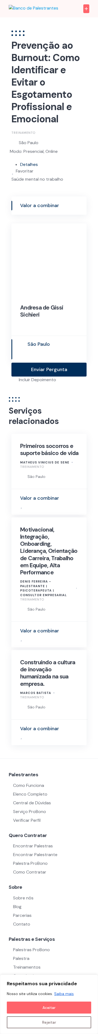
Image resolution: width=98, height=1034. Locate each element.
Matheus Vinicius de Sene (44, 462)
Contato (21, 924)
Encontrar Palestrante (35, 854)
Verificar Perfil (27, 820)
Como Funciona (28, 785)
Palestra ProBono (30, 863)
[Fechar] (92, 979)
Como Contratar (29, 872)
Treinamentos (27, 967)
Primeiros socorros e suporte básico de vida (49, 449)
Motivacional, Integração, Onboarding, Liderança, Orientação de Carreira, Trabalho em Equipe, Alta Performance (48, 551)
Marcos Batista (35, 693)
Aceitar (49, 1007)
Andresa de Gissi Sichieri (41, 311)
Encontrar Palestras (33, 846)
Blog (17, 906)
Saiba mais (64, 993)
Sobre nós (23, 898)
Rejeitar (49, 1022)
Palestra (21, 958)
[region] (49, 1004)
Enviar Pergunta (49, 369)
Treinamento (23, 133)
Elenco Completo (30, 794)
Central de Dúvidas (32, 803)
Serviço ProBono (30, 811)
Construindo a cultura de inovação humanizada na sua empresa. (47, 673)
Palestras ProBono (31, 950)
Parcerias (22, 915)
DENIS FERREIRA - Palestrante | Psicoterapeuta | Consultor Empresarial (43, 588)
